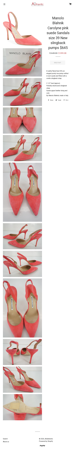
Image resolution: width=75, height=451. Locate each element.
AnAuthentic (49, 439)
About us (6, 442)
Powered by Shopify (46, 441)
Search (5, 439)
